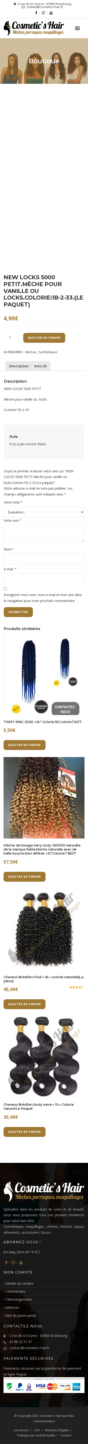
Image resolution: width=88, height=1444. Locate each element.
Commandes (15, 1291)
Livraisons (21, 1430)
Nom (9, 549)
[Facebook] (36, 13)
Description (19, 366)
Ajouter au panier (44, 338)
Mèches (31, 352)
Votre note (13, 502)
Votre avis (12, 520)
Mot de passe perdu (21, 1315)
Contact (65, 1435)
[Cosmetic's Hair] (44, 28)
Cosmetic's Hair (51, 1416)
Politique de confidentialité (36, 1435)
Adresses (12, 1307)
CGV (37, 1430)
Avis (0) (40, 366)
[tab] (19, 366)
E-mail (10, 569)
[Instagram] (43, 13)
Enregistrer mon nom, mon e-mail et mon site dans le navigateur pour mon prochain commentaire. (43, 598)
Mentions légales (57, 1430)
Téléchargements (19, 1299)
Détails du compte (20, 1283)
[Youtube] (51, 13)
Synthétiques (47, 352)
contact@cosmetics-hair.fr (29, 1348)
